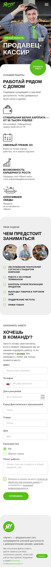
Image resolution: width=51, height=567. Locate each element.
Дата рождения (12, 391)
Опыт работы (11, 459)
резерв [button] (21, 353)
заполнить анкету (38, 68)
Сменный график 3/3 (18, 145)
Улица (7, 417)
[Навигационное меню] (46, 4)
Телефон (8, 378)
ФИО (6, 365)
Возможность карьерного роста (17, 171)
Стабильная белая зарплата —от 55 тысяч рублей (26, 119)
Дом (5, 430)
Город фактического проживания (23, 404)
